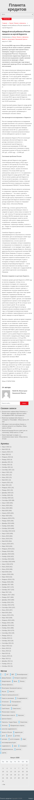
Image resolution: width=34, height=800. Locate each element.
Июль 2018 (5, 566)
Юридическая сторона (17, 725)
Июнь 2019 (5, 538)
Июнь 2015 (5, 610)
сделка (4, 752)
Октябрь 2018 (6, 559)
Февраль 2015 (6, 620)
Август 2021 (5, 472)
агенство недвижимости (9, 729)
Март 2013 (5, 658)
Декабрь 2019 (6, 523)
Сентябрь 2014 (6, 633)
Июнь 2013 (5, 651)
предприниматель (7, 749)
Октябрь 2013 (6, 640)
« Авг (3, 784)
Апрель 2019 (6, 543)
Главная (4, 23)
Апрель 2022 (6, 452)
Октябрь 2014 (6, 630)
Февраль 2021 (6, 487)
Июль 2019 (5, 536)
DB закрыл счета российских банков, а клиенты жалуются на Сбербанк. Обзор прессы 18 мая (14, 426)
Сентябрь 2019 (6, 531)
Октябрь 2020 (6, 498)
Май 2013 (5, 653)
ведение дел (19, 732)
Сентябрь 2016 (6, 607)
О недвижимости (22, 698)
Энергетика (23, 722)
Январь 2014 (6, 635)
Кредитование (6, 681)
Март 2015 (5, 617)
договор (17, 735)
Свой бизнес (6, 708)
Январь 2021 (6, 490)
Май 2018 (5, 572)
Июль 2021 (5, 475)
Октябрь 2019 (6, 528)
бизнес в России (7, 732)
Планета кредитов (17, 7)
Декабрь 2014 (6, 625)
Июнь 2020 (5, 508)
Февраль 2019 (6, 549)
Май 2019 (5, 541)
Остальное (5, 701)
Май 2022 (5, 449)
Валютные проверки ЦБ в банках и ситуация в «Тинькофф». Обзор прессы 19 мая (15, 419)
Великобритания (22, 674)
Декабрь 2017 (6, 584)
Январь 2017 (6, 597)
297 (7, 674)
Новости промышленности (10, 695)
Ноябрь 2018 (6, 556)
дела (3, 735)
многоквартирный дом (9, 742)
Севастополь (17, 708)
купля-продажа (14, 739)
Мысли (4, 691)
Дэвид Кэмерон (6, 678)
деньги (10, 735)
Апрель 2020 (6, 513)
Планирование (16, 701)
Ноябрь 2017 (6, 587)
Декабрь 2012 (6, 661)
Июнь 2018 (5, 569)
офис (15, 746)
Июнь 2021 (5, 477)
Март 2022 (5, 454)
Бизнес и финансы (20, 23)
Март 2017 (5, 592)
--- (2, 674)
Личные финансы (7, 684)
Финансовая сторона (8, 712)
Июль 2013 (5, 648)
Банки (11, 23)
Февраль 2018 (6, 579)
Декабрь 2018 (6, 554)
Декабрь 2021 (6, 462)
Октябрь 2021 (6, 467)
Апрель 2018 (6, 574)
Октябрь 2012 (6, 666)
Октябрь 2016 (6, 605)
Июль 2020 (5, 505)
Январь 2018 (6, 582)
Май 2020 (5, 510)
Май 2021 (5, 480)
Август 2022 (5, 447)
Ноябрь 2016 (6, 602)
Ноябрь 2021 (6, 464)
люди (24, 739)
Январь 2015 (6, 623)
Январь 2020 (6, 520)
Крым (15, 681)
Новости (11, 691)
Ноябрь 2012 (6, 663)
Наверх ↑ (31, 798)
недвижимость (6, 746)
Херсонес (21, 715)
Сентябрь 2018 (6, 561)
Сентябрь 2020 (6, 500)
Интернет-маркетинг (20, 678)
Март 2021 (5, 485)
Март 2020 (5, 515)
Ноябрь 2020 (6, 495)
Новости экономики (8, 698)
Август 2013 (5, 645)
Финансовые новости (8, 715)
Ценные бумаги (7, 718)
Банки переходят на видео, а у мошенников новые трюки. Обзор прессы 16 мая (15, 436)
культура (4, 739)
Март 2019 (5, 546)
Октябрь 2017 (6, 589)
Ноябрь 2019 (6, 526)
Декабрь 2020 (6, 492)
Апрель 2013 (6, 656)
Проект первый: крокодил (10, 705)
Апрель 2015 (6, 615)
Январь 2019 (6, 551)
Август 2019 (5, 533)
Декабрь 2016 (6, 600)
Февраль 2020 (6, 518)
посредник (23, 746)
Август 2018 (5, 564)
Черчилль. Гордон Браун (9, 722)
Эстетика (4, 725)
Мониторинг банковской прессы (12, 688)
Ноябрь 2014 (6, 628)
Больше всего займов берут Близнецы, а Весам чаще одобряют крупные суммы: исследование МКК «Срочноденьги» (14, 413)
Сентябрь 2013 (6, 643)
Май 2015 (5, 612)
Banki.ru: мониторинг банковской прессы (14, 39)
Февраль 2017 (6, 594)
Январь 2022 (6, 459)
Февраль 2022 (6, 457)
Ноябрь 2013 (6, 638)
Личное (22, 681)
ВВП (12, 674)
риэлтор (18, 749)
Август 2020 (5, 503)
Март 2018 (5, 577)
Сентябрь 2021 (6, 469)
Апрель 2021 (6, 482)
